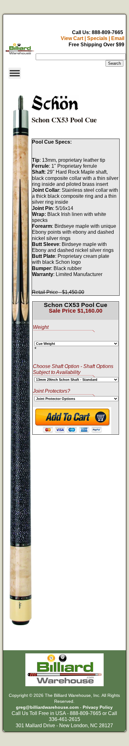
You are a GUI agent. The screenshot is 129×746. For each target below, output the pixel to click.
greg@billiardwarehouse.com (47, 707)
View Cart (72, 38)
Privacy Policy (98, 707)
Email (117, 38)
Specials (97, 38)
